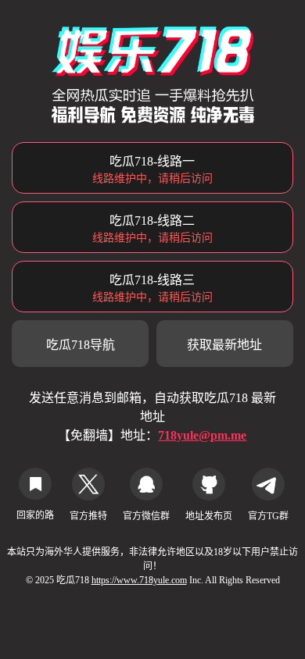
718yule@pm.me (202, 435)
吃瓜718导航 (80, 344)
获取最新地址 (224, 344)
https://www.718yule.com (139, 580)
